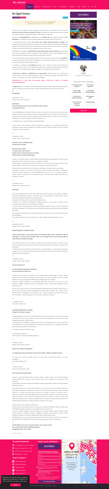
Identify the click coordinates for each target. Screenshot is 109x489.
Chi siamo (37, 485)
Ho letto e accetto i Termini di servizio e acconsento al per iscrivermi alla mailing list (48, 468)
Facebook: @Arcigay (20, 461)
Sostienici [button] (29, 6)
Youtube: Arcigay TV (20, 473)
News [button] (54, 6)
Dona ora (83, 110)
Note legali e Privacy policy (89, 485)
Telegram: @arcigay (20, 470)
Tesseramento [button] (63, 6)
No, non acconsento (41, 475)
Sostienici (83, 15)
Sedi (79, 6)
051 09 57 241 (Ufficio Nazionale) (23, 451)
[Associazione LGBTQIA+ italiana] (19, 2)
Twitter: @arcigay (19, 467)
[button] (92, 6)
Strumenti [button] (72, 6)
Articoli (24, 17)
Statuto (42, 485)
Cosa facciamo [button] (46, 6)
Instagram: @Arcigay (20, 464)
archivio (65, 17)
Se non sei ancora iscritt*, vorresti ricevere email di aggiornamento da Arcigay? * (48, 471)
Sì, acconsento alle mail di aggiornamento (45, 473)
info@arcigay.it (18, 454)
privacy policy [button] (23, 481)
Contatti (84, 6)
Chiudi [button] (15, 485)
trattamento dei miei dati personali (44, 468)
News (50, 485)
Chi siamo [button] (37, 6)
